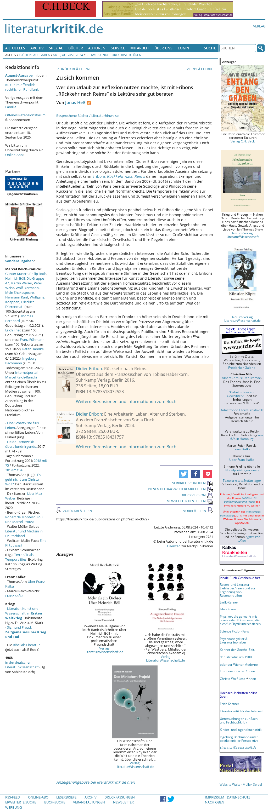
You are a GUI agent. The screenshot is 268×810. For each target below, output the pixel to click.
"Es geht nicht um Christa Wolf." (23, 479)
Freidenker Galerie (241, 367)
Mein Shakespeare (19, 292)
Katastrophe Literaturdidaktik (241, 410)
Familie (10, 107)
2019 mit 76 (14, 470)
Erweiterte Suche (20, 802)
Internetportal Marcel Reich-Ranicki (21, 375)
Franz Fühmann (32, 339)
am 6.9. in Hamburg (246, 437)
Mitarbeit (139, 47)
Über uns (163, 47)
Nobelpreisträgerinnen (242, 470)
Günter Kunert (16, 273)
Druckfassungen (119, 797)
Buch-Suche (54, 802)
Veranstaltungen (89, 802)
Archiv (37, 47)
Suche (210, 47)
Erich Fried (13, 330)
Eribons (118, 176)
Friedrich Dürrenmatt (20, 304)
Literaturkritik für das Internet (241, 711)
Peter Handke (33, 349)
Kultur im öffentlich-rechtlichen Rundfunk (22, 87)
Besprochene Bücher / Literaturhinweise (87, 115)
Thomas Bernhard (19, 318)
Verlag (259, 26)
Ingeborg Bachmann (20, 360)
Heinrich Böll (15, 278)
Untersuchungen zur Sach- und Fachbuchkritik (239, 720)
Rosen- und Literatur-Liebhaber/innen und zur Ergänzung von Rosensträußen (237, 590)
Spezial (56, 47)
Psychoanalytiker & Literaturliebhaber (234, 640)
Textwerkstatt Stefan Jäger (242, 480)
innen (252, 678)
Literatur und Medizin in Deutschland (24, 533)
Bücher (75, 47)
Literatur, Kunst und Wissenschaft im (23, 613)
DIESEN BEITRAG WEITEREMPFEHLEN (177, 489)
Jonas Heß (75, 102)
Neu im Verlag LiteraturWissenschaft (243, 235)
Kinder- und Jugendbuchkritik (240, 729)
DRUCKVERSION (193, 495)
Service (118, 47)
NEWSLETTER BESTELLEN (186, 501)
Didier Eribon (89, 368)
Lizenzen (174, 546)
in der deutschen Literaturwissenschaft (22, 664)
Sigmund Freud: (25, 632)
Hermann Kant (16, 297)
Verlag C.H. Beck (243, 141)
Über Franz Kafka (241, 459)
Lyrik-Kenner (229, 602)
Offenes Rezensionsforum (25, 115)
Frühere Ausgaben (34, 55)
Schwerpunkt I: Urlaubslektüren (113, 55)
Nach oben (214, 802)
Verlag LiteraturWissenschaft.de (104, 650)
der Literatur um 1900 (236, 657)
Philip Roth (37, 273)
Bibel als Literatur (26, 644)
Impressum (214, 797)
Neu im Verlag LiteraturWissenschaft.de (242, 319)
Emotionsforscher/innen (237, 671)
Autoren (96, 47)
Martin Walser (21, 283)
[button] (183, 474)
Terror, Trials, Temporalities (19, 557)
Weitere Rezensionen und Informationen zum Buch (126, 401)
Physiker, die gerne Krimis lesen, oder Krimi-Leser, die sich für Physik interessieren (240, 620)
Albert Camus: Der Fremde (241, 378)
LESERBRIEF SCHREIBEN (187, 483)
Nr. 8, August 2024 (68, 55)
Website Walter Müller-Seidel (241, 784)
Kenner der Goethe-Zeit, (237, 649)
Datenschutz (238, 797)
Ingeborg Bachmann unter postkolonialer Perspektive (239, 739)
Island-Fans (228, 609)
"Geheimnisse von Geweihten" (241, 394)
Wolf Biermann (27, 287)
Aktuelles (15, 47)
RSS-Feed (12, 797)
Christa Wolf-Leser (233, 678)
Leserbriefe (66, 797)
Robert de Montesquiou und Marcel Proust (24, 519)
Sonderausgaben (19, 260)
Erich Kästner (229, 704)
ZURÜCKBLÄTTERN (73, 68)
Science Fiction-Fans (234, 631)
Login (183, 47)
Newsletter (123, 802)
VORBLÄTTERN (200, 68)
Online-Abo (14, 154)
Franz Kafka (14, 595)
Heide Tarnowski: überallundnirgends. (21, 444)
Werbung (13, 807)
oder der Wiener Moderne (239, 664)
